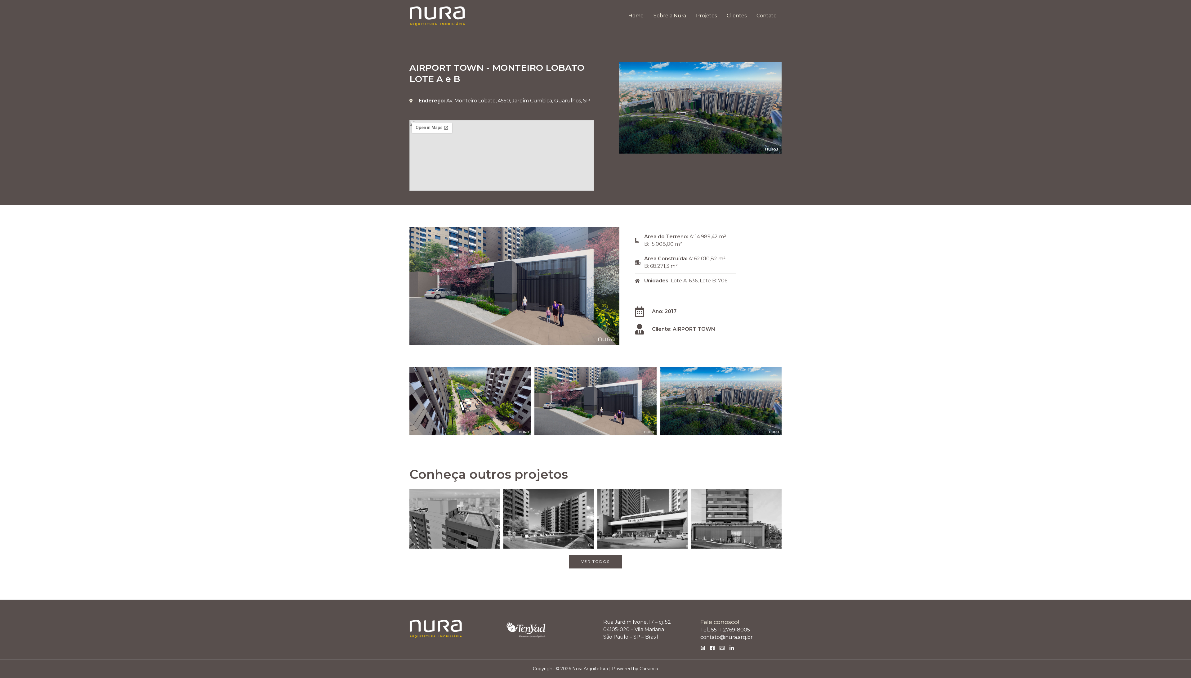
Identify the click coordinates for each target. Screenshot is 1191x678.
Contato (766, 16)
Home (636, 16)
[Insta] (702, 647)
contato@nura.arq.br (726, 637)
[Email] (722, 647)
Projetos (706, 16)
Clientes (737, 16)
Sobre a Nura (669, 16)
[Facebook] (712, 647)
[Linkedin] (731, 647)
